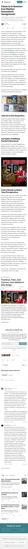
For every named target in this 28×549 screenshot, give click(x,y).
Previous (6, 365)
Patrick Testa (7, 425)
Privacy (11, 538)
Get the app (21, 542)
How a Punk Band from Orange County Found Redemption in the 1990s (9, 497)
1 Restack (17, 355)
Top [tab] (3, 475)
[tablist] (7, 375)
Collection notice (22, 538)
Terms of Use (21, 347)
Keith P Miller (7, 388)
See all (4, 519)
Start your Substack (10, 542)
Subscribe (19, 2)
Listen (24, 24)
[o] (24, 481)
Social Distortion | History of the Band (9, 493)
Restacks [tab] (11, 375)
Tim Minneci (7, 286)
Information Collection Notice (15, 348)
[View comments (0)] (8, 501)
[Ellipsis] (26, 388)
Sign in (25, 2)
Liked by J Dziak (9, 390)
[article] (14, 484)
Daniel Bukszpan (9, 50)
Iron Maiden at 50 (12, 52)
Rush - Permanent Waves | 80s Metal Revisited (10, 480)
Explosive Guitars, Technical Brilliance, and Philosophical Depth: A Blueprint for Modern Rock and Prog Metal (10, 483)
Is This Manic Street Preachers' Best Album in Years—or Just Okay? (10, 506)
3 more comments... (5, 468)
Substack (7, 546)
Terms (15, 538)
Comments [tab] (4, 375)
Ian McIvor (9, 487)
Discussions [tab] (12, 475)
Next (23, 365)
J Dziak (6, 23)
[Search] (25, 475)
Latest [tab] (6, 475)
